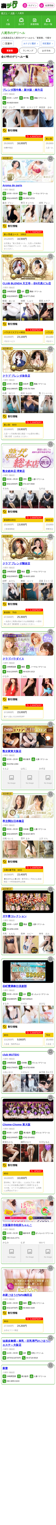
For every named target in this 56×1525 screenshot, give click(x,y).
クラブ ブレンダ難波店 (16, 563)
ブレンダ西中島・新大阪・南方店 (23, 89)
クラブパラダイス (13, 658)
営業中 (8, 43)
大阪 (12, 13)
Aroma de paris (12, 185)
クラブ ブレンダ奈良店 (16, 375)
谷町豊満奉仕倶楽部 (15, 986)
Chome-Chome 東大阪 (16, 1124)
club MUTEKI (11, 1054)
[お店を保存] (50, 63)
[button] (28, 75)
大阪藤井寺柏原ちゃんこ (17, 1225)
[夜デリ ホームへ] (9, 5)
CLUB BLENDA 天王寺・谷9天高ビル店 (27, 283)
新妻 (5, 1368)
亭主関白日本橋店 (13, 821)
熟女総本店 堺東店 (14, 471)
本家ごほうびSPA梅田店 (17, 1295)
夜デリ (4, 13)
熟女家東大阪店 (12, 751)
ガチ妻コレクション (15, 916)
